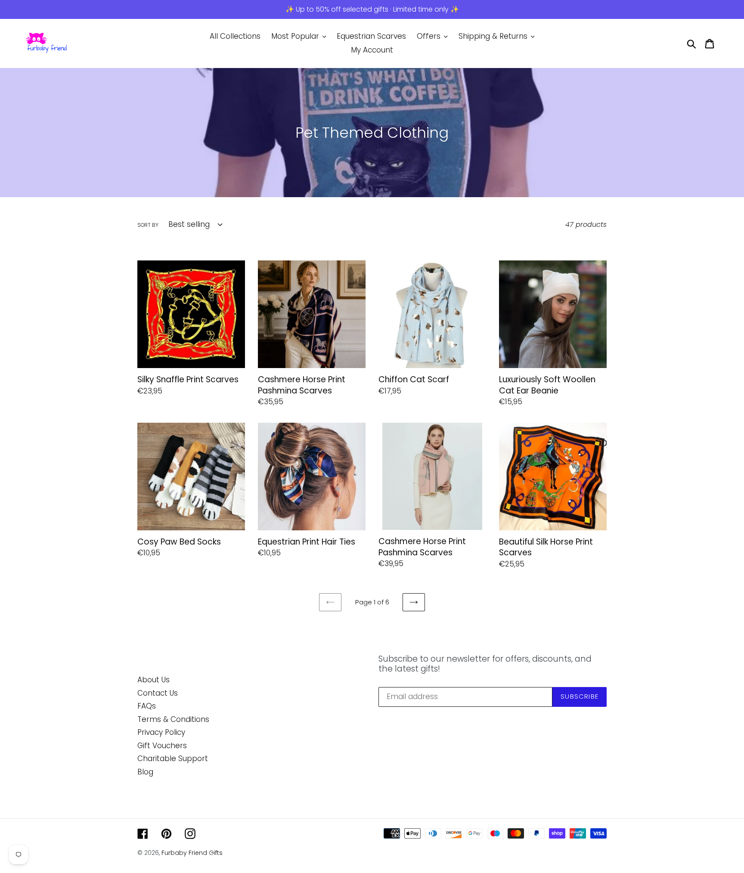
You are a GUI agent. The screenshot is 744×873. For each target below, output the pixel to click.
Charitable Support (172, 758)
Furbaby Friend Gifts (192, 852)
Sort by (147, 225)
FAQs (146, 706)
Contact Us (157, 693)
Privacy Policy (161, 732)
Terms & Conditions (173, 719)
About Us (153, 680)
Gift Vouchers (162, 745)
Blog (145, 772)
